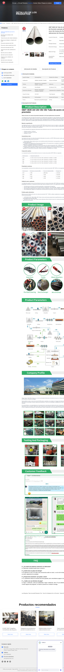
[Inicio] (4, 3)
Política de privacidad (7, 669)
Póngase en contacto (47, 3)
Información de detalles (30, 69)
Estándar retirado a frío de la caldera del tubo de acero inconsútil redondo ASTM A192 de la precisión (46, 629)
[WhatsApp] (3, 81)
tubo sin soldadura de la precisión (51, 593)
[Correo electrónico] (5, 81)
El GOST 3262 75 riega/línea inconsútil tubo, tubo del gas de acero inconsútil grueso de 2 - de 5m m (10, 629)
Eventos (35, 3)
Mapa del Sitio (15, 669)
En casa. (14, 3)
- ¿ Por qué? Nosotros (22, 3)
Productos (30, 3)
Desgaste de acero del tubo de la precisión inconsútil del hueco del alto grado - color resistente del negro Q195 (28, 629)
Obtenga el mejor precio (55, 63)
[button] (8, 621)
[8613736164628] (7, 661)
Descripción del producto (49, 69)
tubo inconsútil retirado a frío (35, 593)
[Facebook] (5, 661)
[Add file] (39, 670)
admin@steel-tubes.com (9, 75)
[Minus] (61, 642)
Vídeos (39, 3)
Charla (57, 3)
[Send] (61, 670)
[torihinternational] (8, 81)
